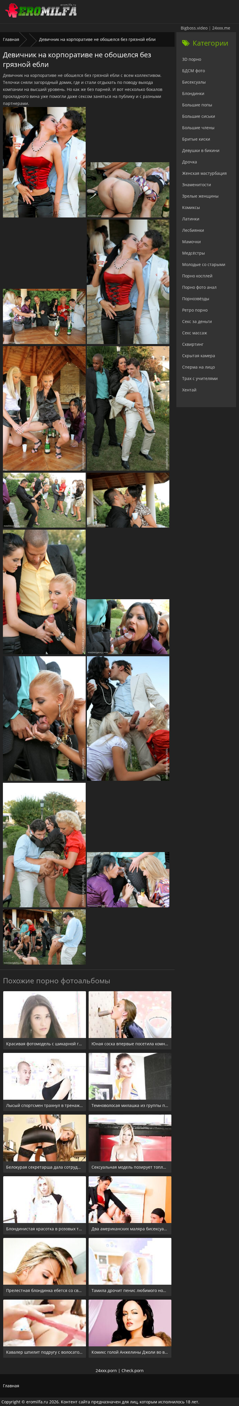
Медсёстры (193, 253)
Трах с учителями (200, 378)
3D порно (191, 59)
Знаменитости (196, 184)
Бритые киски (196, 139)
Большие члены (198, 127)
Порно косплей (197, 276)
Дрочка (189, 162)
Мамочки (191, 241)
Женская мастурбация (204, 173)
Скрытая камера (198, 355)
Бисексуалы (194, 82)
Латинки (190, 219)
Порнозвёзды (195, 298)
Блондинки (193, 93)
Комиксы (191, 207)
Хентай (189, 390)
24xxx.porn (106, 1370)
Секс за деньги (197, 321)
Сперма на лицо (198, 367)
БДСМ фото (193, 70)
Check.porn (133, 1370)
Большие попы (197, 105)
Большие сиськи (198, 116)
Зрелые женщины (200, 196)
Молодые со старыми (203, 264)
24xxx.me (221, 28)
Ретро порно (195, 310)
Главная (11, 39)
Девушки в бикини (200, 150)
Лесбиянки (193, 230)
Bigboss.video (194, 28)
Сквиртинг (192, 344)
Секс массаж (194, 333)
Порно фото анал (199, 287)
